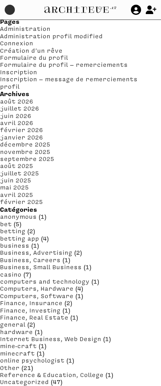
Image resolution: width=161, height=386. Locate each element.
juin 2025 (15, 180)
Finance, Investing (30, 310)
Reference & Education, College (52, 374)
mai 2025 (14, 187)
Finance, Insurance (31, 302)
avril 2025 (16, 194)
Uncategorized (24, 381)
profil (10, 86)
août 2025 (16, 165)
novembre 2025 (25, 151)
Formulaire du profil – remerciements (64, 64)
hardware (16, 331)
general (12, 324)
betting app (19, 238)
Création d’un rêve (31, 50)
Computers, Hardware (36, 288)
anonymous (18, 216)
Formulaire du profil (34, 57)
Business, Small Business (41, 267)
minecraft (17, 353)
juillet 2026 (19, 108)
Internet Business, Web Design (50, 338)
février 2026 (21, 129)
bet (6, 224)
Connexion (16, 43)
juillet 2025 (19, 173)
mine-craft (18, 345)
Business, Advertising (36, 252)
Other (10, 367)
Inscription (18, 72)
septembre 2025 (27, 158)
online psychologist (32, 360)
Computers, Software (36, 295)
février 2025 (21, 201)
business (14, 245)
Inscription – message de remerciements (69, 79)
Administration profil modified (51, 36)
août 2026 (16, 101)
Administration (25, 28)
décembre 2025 (25, 144)
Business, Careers (30, 260)
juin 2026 (15, 115)
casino (10, 274)
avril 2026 (16, 122)
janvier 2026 (21, 137)
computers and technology (44, 281)
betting (12, 231)
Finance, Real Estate (34, 317)
